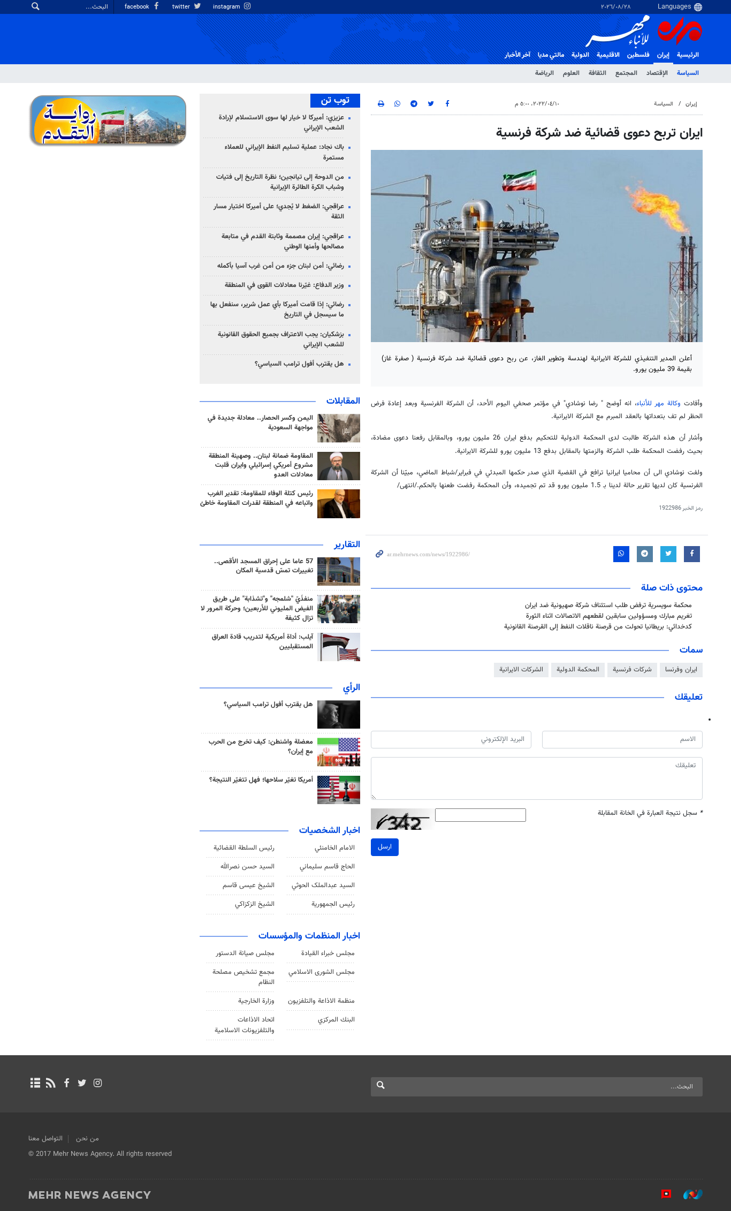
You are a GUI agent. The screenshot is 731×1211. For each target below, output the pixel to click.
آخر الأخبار (517, 55)
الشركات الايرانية (521, 669)
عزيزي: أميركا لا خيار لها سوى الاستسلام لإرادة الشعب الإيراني (281, 122)
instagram (227, 7)
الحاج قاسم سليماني (327, 866)
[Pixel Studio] (661, 1194)
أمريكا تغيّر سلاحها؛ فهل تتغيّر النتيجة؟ (261, 780)
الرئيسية (688, 55)
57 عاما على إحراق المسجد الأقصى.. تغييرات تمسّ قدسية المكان (263, 566)
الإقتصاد (657, 73)
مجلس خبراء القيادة (328, 953)
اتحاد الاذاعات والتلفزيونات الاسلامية (245, 1025)
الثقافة (597, 73)
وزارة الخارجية (256, 1001)
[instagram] (97, 1084)
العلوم (571, 73)
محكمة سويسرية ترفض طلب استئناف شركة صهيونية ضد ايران (608, 605)
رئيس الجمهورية (333, 904)
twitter (182, 7)
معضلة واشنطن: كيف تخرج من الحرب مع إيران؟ (261, 747)
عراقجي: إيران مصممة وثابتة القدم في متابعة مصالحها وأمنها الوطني (283, 241)
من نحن (87, 1138)
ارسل (385, 847)
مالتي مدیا (551, 55)
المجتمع (626, 73)
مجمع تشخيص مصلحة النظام (243, 977)
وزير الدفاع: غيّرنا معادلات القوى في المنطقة (284, 285)
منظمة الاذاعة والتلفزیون (321, 1001)
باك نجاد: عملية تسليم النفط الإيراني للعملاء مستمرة (284, 152)
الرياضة (544, 73)
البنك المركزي (336, 1020)
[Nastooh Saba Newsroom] (688, 1194)
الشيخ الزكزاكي (255, 904)
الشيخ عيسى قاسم (249, 885)
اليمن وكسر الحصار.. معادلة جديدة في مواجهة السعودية (260, 423)
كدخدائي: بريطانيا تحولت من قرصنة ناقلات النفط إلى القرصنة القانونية (598, 627)
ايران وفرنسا (681, 669)
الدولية (580, 55)
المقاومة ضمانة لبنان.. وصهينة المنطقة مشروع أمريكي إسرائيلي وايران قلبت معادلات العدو (261, 466)
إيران (663, 55)
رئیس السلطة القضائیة (244, 848)
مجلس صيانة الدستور (245, 953)
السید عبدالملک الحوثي (323, 885)
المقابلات (343, 401)
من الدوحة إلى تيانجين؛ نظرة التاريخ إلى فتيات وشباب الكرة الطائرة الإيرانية (280, 182)
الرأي (351, 688)
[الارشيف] (35, 1084)
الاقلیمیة (608, 55)
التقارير (347, 545)
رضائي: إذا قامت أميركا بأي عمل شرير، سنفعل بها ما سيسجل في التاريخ (277, 309)
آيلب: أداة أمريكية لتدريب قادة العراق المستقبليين (262, 642)
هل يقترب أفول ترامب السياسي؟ (299, 364)
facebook (138, 7)
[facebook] (66, 1084)
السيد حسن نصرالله (247, 866)
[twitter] (82, 1084)
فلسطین (638, 55)
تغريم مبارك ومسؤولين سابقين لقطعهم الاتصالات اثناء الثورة (609, 616)
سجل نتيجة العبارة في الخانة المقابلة (650, 813)
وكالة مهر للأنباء (659, 403)
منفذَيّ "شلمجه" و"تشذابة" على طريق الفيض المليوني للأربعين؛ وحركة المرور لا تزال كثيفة (257, 609)
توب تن (335, 101)
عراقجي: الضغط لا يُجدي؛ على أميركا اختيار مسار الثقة (279, 211)
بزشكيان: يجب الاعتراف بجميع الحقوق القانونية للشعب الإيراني (281, 339)
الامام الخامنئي (335, 848)
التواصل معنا (45, 1138)
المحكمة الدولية (578, 669)
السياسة (688, 73)
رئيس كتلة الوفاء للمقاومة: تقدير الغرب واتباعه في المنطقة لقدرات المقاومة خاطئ (256, 498)
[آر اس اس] (50, 1084)
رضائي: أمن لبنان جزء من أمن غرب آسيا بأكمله (280, 266)
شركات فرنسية (632, 669)
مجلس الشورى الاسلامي (321, 972)
